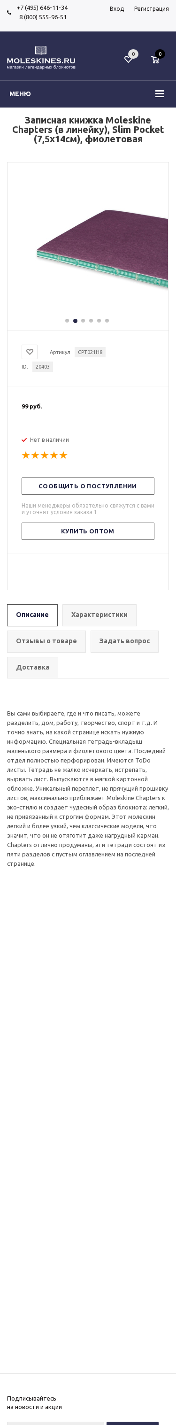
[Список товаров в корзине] (159, 64)
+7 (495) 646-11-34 (42, 7)
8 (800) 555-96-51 (41, 17)
